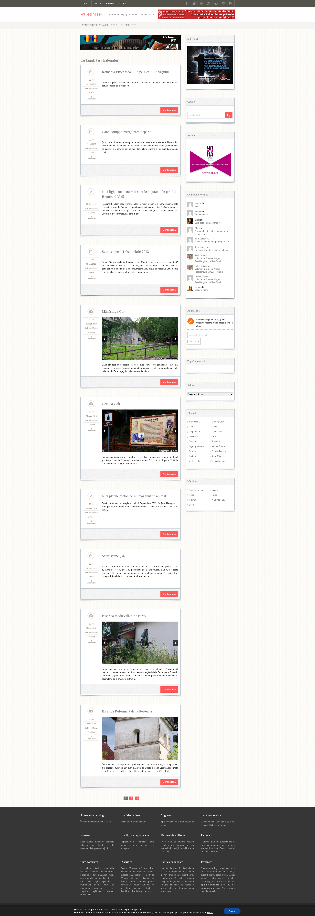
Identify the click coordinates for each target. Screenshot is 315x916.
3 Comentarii (91, 278)
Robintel (92, 14)
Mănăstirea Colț (113, 311)
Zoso (191, 505)
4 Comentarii (91, 337)
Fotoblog (91, 332)
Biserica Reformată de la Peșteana (127, 611)
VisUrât (192, 500)
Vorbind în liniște (219, 461)
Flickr (216, 3)
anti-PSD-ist (105, 689)
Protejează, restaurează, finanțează (212, 250)
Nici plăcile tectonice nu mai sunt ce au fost (134, 431)
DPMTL (215, 436)
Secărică (141, 739)
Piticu (191, 495)
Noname (199, 211)
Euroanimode (226, 709)
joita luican (200, 238)
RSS (230, 3)
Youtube (208, 3)
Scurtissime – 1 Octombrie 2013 (125, 251)
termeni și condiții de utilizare (176, 715)
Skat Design (111, 778)
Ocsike (192, 451)
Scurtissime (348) (114, 491)
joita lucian (200, 247)
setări (210, 912)
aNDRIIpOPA (217, 421)
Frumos (91, 93)
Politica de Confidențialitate (134, 689)
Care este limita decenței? (207, 223)
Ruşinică (91, 213)
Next (175, 317)
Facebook (186, 3)
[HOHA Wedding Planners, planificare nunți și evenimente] (210, 176)
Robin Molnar (201, 255)
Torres (214, 495)
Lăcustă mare (201, 290)
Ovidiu (214, 490)
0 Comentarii (91, 98)
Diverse (91, 272)
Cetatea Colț (111, 371)
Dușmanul (194, 441)
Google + (201, 3)
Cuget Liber (194, 431)
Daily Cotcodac (196, 490)
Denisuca (193, 436)
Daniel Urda (216, 431)
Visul (197, 206)
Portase (192, 456)
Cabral (192, 426)
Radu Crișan (217, 456)
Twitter (194, 3)
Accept (232, 911)
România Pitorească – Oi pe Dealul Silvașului (135, 72)
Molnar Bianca (218, 446)
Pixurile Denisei (218, 451)
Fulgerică (215, 441)
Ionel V (198, 203)
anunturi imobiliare (209, 715)
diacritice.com (144, 758)
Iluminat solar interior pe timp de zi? (212, 241)
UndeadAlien (201, 276)
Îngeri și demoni (196, 446)
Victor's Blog (195, 461)
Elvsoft (214, 709)
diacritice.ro (148, 745)
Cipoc (214, 426)
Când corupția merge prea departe (126, 132)
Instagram (223, 3)
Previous (104, 317)
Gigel (197, 220)
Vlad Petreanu (218, 500)
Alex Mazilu (194, 421)
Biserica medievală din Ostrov (124, 551)
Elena (197, 228)
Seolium (215, 719)
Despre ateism (202, 214)
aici (140, 712)
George (198, 287)
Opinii (91, 153)
